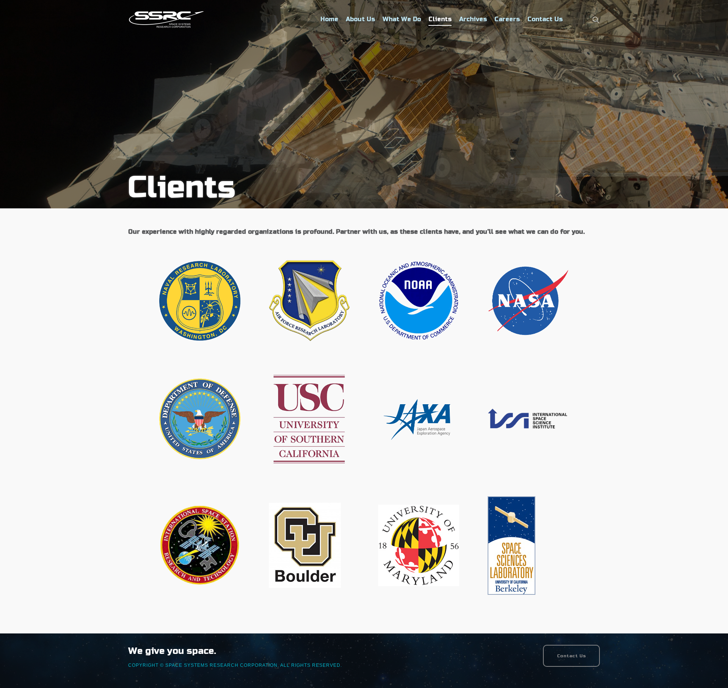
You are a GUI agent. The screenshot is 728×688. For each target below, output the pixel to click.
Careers (507, 19)
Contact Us (545, 19)
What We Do (402, 19)
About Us (360, 19)
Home (329, 19)
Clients (440, 19)
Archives (473, 19)
